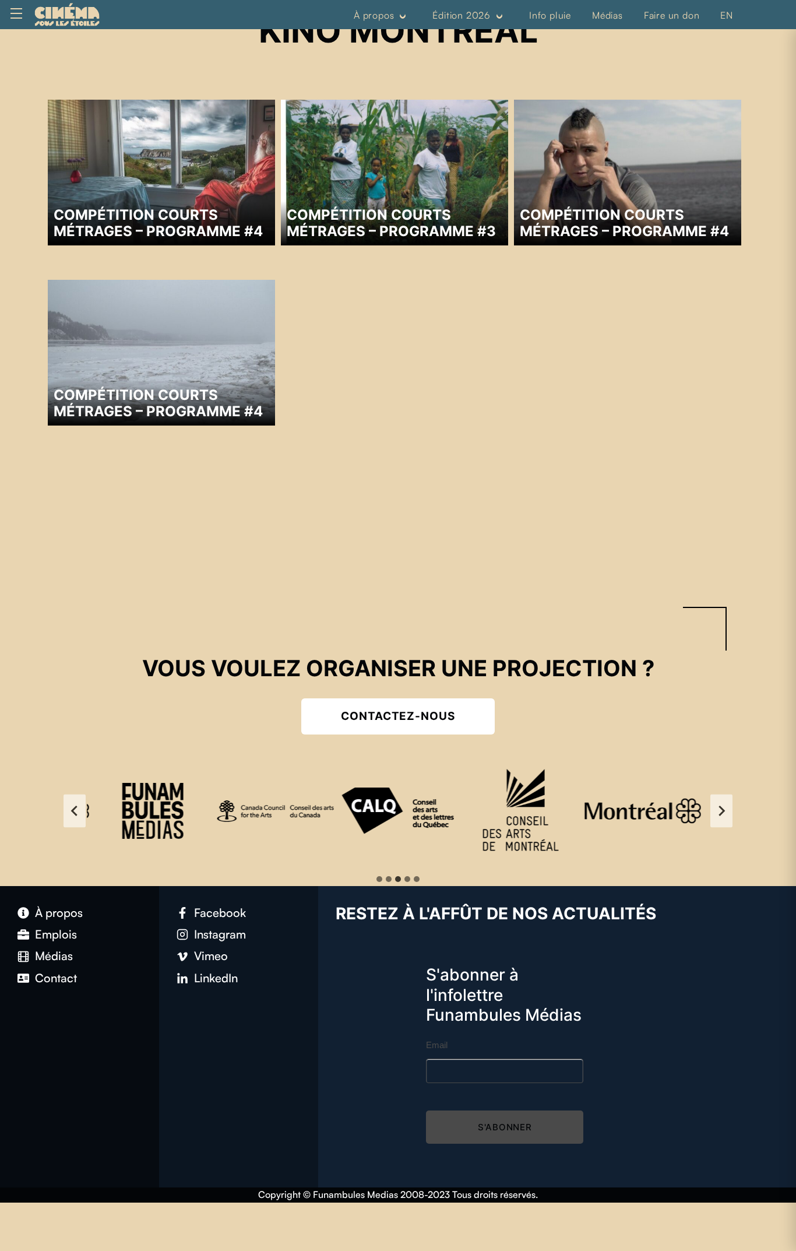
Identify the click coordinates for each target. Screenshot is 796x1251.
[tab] (379, 879)
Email (437, 1045)
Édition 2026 (461, 15)
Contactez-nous (398, 716)
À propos (374, 15)
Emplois (56, 934)
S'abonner (505, 1127)
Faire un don (672, 15)
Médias (607, 15)
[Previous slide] (75, 810)
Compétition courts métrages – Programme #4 (158, 223)
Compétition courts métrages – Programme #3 (391, 223)
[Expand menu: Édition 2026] (499, 16)
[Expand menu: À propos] (403, 16)
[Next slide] (721, 810)
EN (726, 15)
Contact (56, 978)
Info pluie (550, 15)
